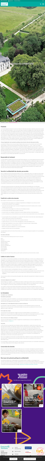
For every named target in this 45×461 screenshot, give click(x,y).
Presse (16, 454)
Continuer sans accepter (29, 458)
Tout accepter (13, 458)
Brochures (18, 451)
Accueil (6, 122)
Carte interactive (4, 0)
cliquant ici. (11, 320)
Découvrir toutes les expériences (21, 438)
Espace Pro (11, 0)
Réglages (20, 458)
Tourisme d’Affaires (17, 0)
